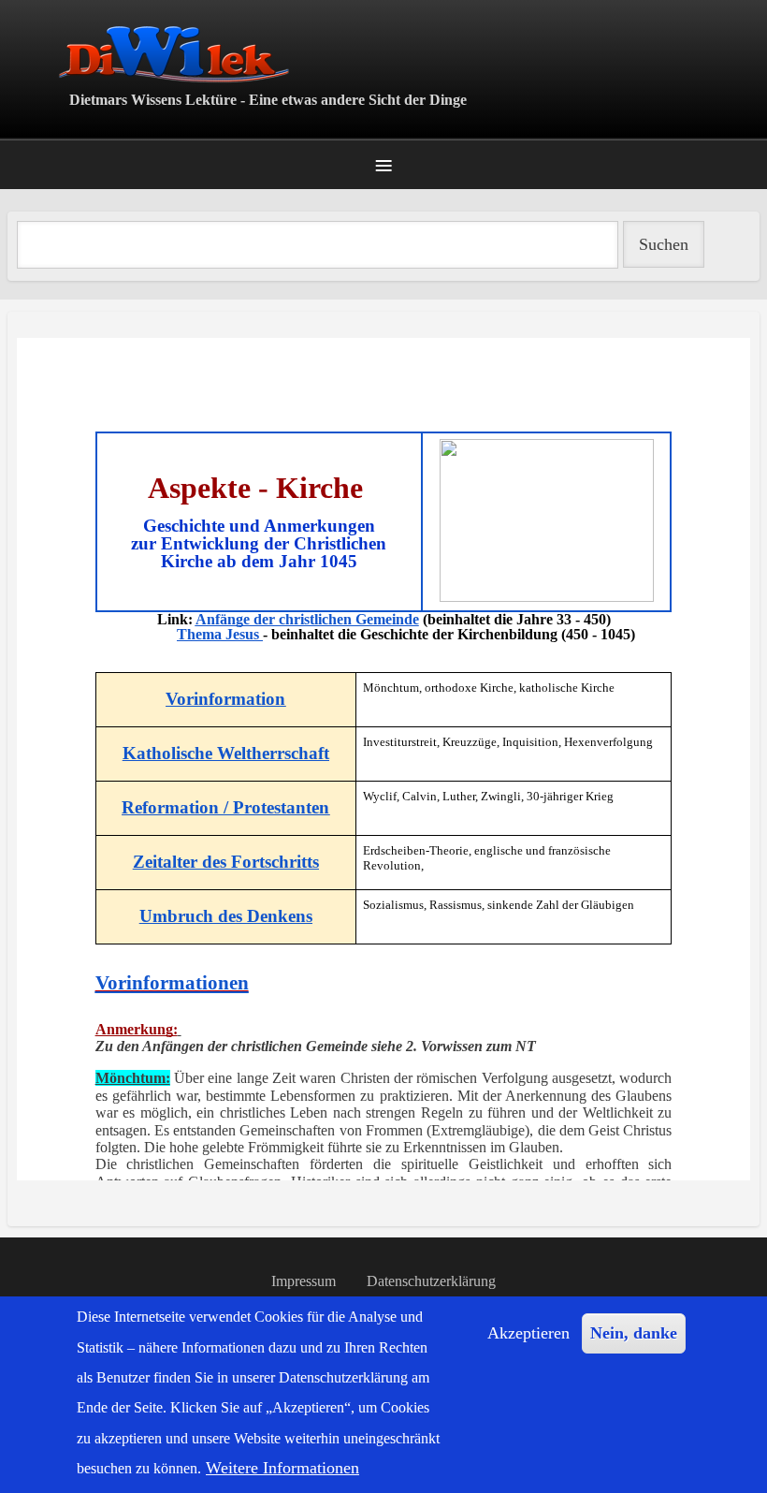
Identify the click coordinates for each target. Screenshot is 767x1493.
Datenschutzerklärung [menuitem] (431, 1281)
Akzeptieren (528, 1333)
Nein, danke (633, 1333)
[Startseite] (383, 53)
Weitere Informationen (282, 1467)
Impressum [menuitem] (303, 1281)
